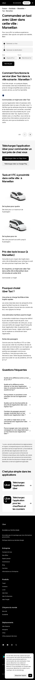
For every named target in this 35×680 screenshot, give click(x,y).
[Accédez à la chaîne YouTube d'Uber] (7, 645)
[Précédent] (24, 134)
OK (30, 675)
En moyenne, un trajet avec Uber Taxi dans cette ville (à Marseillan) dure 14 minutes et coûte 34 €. (16, 271)
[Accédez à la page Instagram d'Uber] (12, 645)
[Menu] (32, 3)
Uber (4, 3)
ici (23, 670)
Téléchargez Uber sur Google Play (15, 164)
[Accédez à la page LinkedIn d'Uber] (3, 645)
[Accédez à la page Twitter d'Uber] (16, 645)
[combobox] (6, 44)
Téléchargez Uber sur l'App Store (15, 158)
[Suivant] (30, 134)
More (3, 36)
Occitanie (12, 8)
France (4, 8)
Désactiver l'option (20, 675)
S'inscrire (26, 3)
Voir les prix (8, 64)
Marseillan (20, 8)
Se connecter (17, 3)
